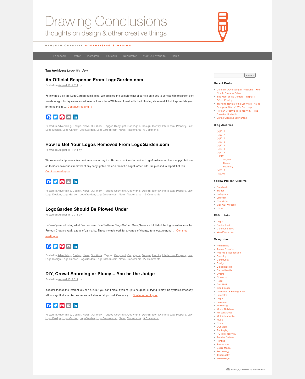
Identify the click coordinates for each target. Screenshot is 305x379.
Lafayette (222, 294)
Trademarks (134, 129)
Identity (156, 126)
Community (223, 259)
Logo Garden (70, 129)
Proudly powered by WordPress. (248, 369)
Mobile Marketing (226, 316)
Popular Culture (225, 337)
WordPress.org (225, 232)
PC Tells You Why (226, 333)
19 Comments (151, 194)
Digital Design (224, 266)
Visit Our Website (154, 56)
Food (219, 280)
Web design (223, 358)
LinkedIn (111, 56)
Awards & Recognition (229, 252)
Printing (221, 340)
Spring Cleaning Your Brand (232, 117)
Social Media (224, 347)
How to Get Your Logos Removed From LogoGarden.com (107, 144)
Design (77, 126)
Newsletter (130, 56)
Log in (220, 221)
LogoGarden (87, 129)
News (86, 126)
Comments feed (225, 228)
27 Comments (151, 259)
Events (220, 273)
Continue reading (80, 106)
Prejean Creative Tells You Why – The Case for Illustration (237, 112)
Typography (223, 354)
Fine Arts (222, 277)
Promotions (223, 344)
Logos (220, 298)
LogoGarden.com (106, 129)
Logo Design (53, 129)
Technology (223, 351)
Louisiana (222, 301)
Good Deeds (224, 287)
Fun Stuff (222, 284)
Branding (222, 256)
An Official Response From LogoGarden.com (94, 79)
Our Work (96, 126)
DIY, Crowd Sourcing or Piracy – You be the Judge (100, 273)
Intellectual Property (174, 126)
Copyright (120, 126)
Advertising (64, 126)
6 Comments (151, 129)
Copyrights (133, 126)
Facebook (59, 56)
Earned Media (224, 270)
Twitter (76, 56)
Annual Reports (225, 249)
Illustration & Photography (231, 291)
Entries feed (223, 225)
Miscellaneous (224, 312)
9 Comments (151, 318)
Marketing (222, 305)
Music (220, 319)
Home (175, 56)
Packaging (222, 330)
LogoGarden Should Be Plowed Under (86, 209)
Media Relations (225, 309)
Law (190, 126)
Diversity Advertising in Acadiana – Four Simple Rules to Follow (239, 91)
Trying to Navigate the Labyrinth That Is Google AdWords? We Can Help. (238, 105)
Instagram (93, 56)
